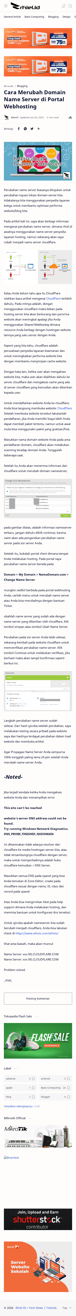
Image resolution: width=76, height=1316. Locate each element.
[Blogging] (53, 16)
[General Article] (12, 16)
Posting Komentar (38, 998)
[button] (63, 6)
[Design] (67, 16)
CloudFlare (53, 298)
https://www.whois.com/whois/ (37, 933)
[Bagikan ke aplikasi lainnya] (38, 128)
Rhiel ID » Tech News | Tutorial (36, 1308)
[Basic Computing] (34, 16)
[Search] (70, 6)
